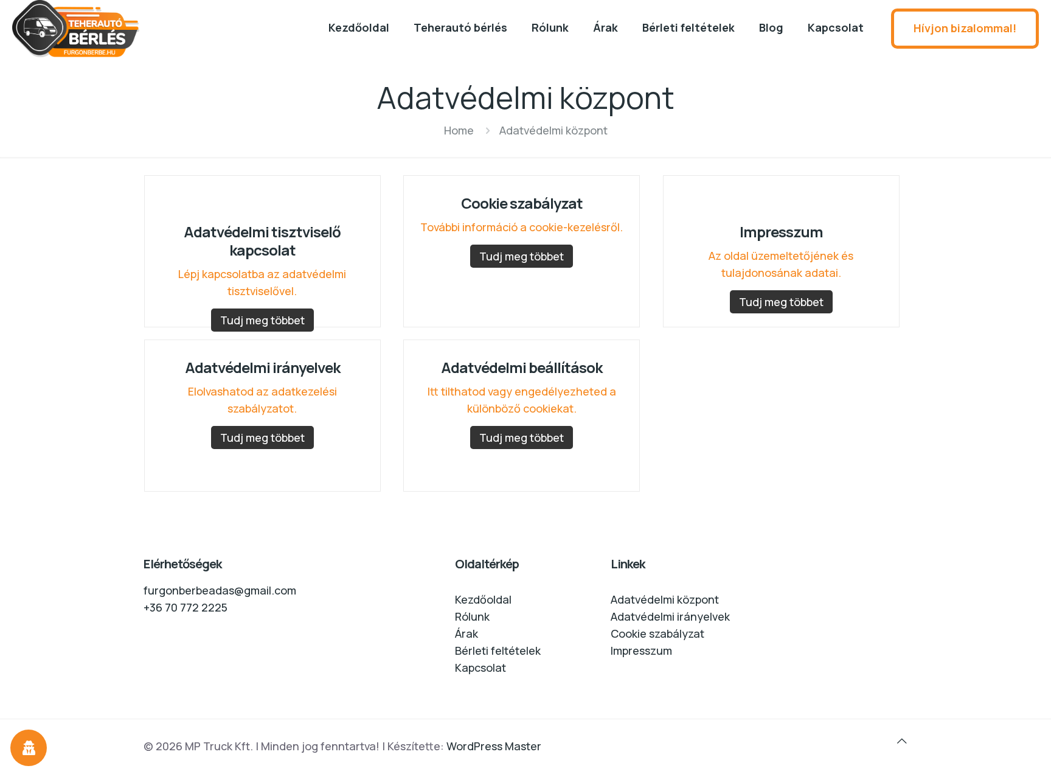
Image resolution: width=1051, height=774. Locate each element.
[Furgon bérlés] (91, 28)
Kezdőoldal (483, 599)
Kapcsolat (480, 667)
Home (459, 130)
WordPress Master (493, 746)
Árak (466, 633)
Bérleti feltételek (498, 650)
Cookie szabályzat (657, 633)
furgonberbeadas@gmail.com (220, 590)
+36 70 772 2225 (185, 607)
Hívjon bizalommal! (965, 28)
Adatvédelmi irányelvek (670, 616)
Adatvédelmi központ (665, 599)
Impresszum (641, 650)
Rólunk (472, 616)
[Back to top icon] (902, 740)
